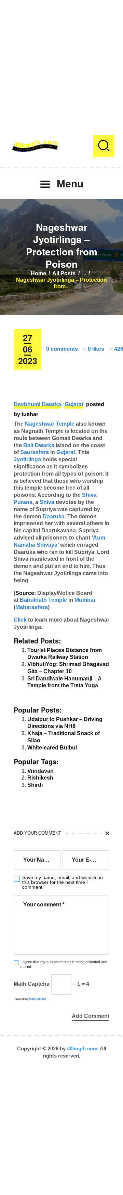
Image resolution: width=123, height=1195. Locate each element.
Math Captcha (32, 984)
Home (38, 273)
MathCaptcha (37, 998)
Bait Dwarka (38, 445)
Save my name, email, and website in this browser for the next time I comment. (62, 882)
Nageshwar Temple (49, 424)
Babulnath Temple (43, 600)
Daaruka (54, 516)
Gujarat (74, 404)
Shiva (47, 502)
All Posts (64, 273)
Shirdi (35, 785)
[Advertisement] (61, 61)
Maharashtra (31, 607)
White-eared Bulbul (52, 748)
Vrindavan (40, 771)
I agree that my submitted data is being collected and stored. (63, 964)
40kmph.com (82, 1048)
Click (20, 620)
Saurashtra (34, 452)
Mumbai (84, 600)
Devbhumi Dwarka (37, 404)
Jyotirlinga (27, 459)
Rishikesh (40, 778)
